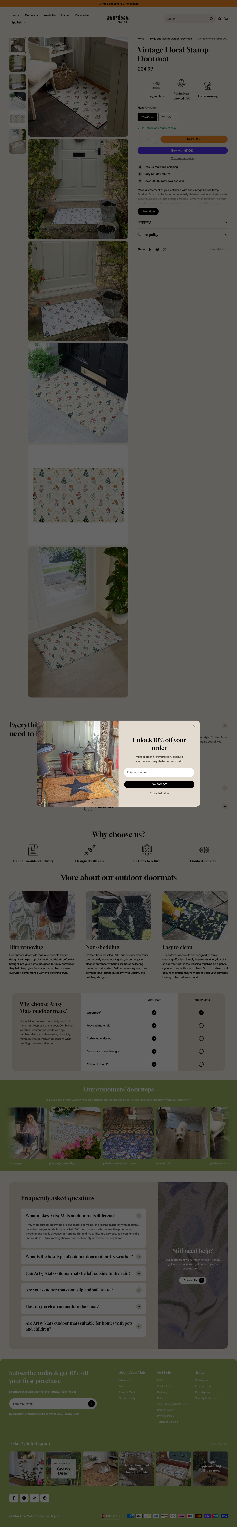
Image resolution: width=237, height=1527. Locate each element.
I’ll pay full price (159, 793)
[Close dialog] (194, 726)
